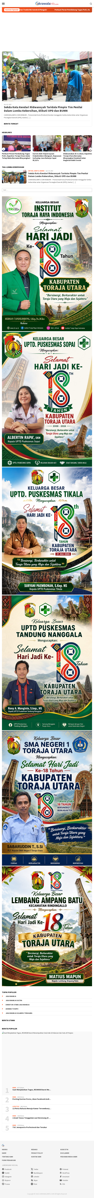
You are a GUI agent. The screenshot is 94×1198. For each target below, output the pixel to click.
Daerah (42, 171)
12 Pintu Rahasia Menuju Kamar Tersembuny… (31, 1108)
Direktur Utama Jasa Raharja (17, 1005)
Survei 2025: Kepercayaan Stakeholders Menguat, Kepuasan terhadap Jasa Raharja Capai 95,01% (16, 157)
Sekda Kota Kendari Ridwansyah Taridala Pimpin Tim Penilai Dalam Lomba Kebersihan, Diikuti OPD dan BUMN (43, 109)
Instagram (8, 1177)
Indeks (4, 1150)
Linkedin (36, 1177)
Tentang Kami (7, 1157)
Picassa (7, 1184)
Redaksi (34, 1150)
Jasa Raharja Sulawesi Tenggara (19, 1013)
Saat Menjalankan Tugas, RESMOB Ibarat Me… (31, 1090)
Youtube (65, 1180)
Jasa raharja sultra (14, 1000)
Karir (4, 1153)
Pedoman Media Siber (68, 1157)
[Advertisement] (47, 31)
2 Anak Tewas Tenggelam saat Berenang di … (31, 1118)
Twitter (36, 1169)
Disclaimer (64, 1153)
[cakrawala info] (47, 3)
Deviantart (65, 1177)
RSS (63, 1184)
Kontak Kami (36, 1157)
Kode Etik (64, 1150)
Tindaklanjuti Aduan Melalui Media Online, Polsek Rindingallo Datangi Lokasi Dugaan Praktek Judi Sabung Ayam (77, 157)
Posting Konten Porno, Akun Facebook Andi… (31, 1099)
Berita (36, 171)
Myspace (7, 1180)
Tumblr (7, 1173)
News (14, 1088)
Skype (35, 1180)
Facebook (8, 1169)
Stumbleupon (38, 1173)
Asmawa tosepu (12, 1009)
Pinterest (65, 1169)
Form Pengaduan (9, 1160)
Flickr (35, 1184)
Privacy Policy (37, 1153)
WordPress (65, 1173)
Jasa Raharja (11, 996)
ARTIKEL (31, 171)
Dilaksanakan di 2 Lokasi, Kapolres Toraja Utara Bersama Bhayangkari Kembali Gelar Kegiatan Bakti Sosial (47, 157)
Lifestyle (15, 1106)
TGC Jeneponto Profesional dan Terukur (29, 1127)
